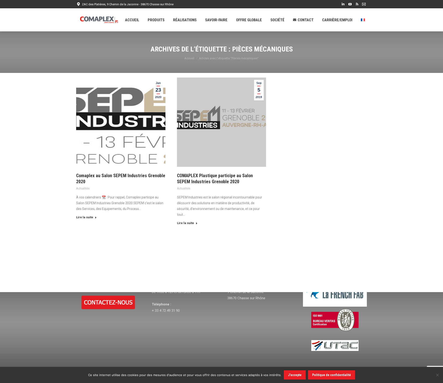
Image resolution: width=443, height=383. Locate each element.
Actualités (83, 188)
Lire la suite (84, 217)
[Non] (437, 375)
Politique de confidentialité (331, 375)
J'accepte (295, 375)
